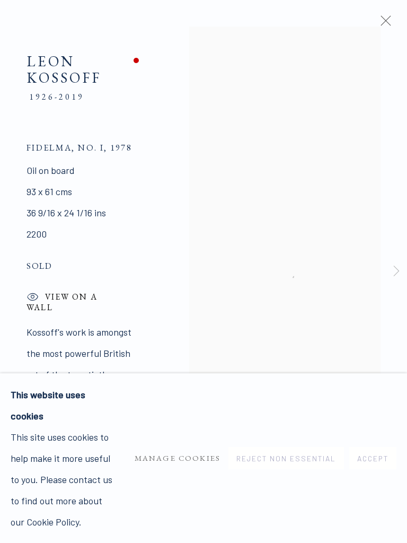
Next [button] (396, 272)
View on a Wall (62, 299)
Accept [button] (372, 458)
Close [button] (383, 24)
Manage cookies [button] (177, 458)
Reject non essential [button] (286, 458)
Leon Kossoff (63, 69)
